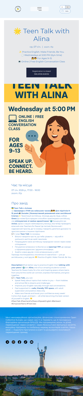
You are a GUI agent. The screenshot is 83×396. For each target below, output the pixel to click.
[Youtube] (31, 342)
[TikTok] (25, 342)
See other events (41, 74)
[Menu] (39, 9)
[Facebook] (19, 342)
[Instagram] (13, 342)
